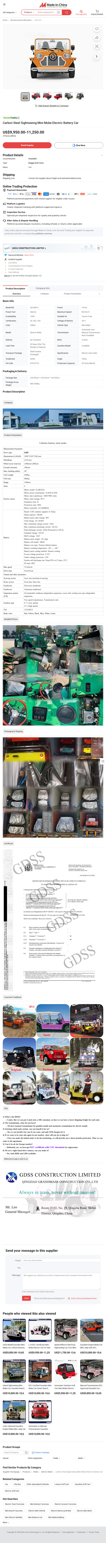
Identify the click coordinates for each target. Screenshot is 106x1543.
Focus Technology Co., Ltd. (35, 1532)
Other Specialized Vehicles (38, 1484)
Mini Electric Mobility (13, 1517)
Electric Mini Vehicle (36, 1510)
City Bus (17, 1484)
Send (26, 1298)
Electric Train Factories (14, 1504)
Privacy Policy (94, 1532)
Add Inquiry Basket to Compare (53, 105)
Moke (80, 1458)
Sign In (7, 275)
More (5, 1522)
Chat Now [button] (80, 145)
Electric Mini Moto (84, 1510)
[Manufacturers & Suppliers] (53, 4)
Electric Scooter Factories (65, 1504)
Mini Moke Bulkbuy (56, 1517)
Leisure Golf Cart (62, 1484)
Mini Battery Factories (39, 1504)
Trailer (55, 1458)
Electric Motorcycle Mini (61, 1510)
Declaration (81, 1532)
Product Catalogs (41, 1452)
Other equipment (35, 1458)
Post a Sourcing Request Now (82, 1298)
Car (6, 1484)
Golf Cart (38, 20)
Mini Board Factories (14, 1510)
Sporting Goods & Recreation (21, 20)
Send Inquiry (27, 145)
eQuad (5, 1458)
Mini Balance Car (35, 1517)
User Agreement (68, 1532)
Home (5, 20)
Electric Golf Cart (12, 1490)
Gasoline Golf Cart (82, 1484)
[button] (94, 293)
